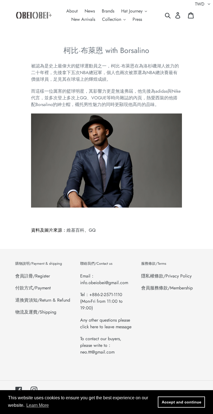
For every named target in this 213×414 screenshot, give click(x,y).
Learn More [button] (37, 405)
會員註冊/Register (32, 276)
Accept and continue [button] (181, 402)
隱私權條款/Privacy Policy (166, 276)
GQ (92, 230)
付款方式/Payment (33, 288)
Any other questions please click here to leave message (105, 323)
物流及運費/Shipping (35, 312)
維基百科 (75, 230)
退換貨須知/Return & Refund (42, 300)
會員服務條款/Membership (167, 288)
